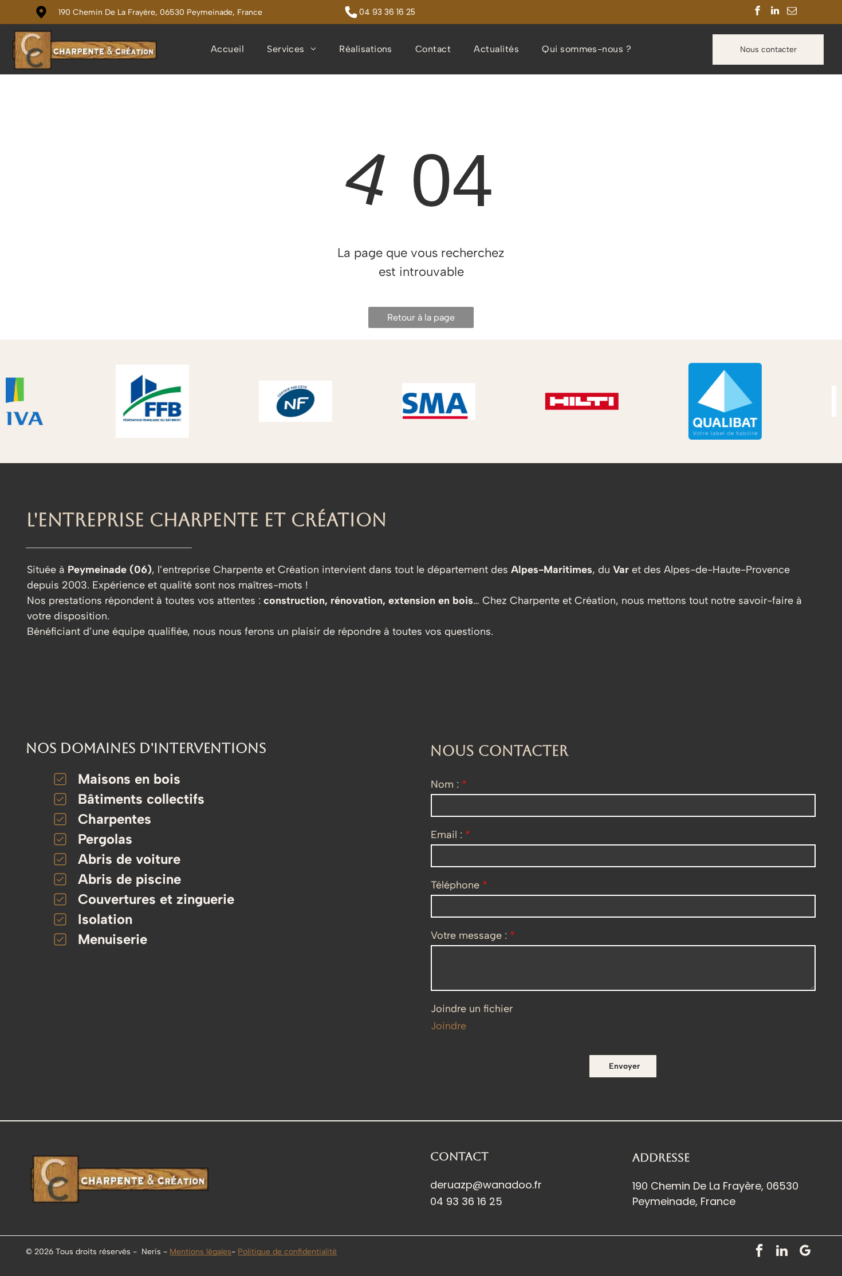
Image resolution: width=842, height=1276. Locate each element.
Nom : (445, 784)
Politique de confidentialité (287, 1252)
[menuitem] (227, 49)
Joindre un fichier (472, 1008)
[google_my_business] (805, 1252)
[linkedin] (775, 12)
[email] (792, 12)
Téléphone (455, 885)
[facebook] (757, 12)
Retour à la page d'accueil (421, 320)
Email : (446, 834)
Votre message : (469, 935)
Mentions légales (200, 1252)
